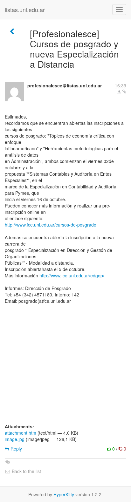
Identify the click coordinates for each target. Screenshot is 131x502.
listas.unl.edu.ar (25, 9)
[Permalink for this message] (124, 91)
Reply (15, 448)
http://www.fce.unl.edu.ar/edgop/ (71, 275)
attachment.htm (20, 433)
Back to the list (25, 471)
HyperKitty (63, 494)
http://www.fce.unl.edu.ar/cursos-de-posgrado (50, 224)
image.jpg (14, 439)
